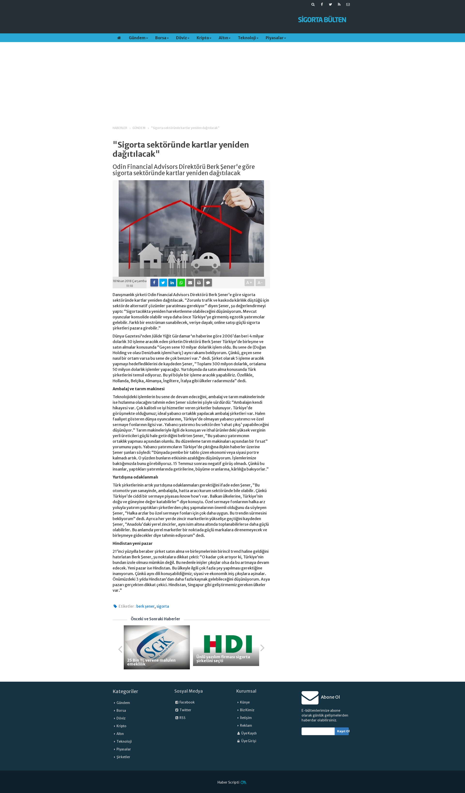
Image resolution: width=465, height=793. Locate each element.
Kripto (203, 37)
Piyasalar (275, 37)
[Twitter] (163, 282)
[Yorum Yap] (208, 282)
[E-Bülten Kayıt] (348, 4)
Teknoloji (247, 37)
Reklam (246, 726)
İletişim (246, 718)
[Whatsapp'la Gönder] (181, 282)
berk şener (145, 606)
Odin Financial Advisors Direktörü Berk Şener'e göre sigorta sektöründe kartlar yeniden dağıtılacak (184, 170)
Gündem (137, 37)
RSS (182, 718)
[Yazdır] (199, 282)
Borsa (160, 37)
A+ (249, 282)
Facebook (187, 702)
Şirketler (123, 757)
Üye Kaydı (249, 733)
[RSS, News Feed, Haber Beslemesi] (339, 4)
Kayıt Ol (343, 731)
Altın (223, 37)
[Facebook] (154, 282)
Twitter (185, 710)
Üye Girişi (248, 741)
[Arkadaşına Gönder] (190, 282)
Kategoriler (125, 691)
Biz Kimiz (247, 710)
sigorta (162, 606)
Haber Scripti (228, 782)
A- (260, 282)
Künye (245, 702)
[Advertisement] (202, 19)
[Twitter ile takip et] (330, 4)
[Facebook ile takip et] (322, 4)
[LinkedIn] (172, 282)
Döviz (181, 37)
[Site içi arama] (313, 4)
